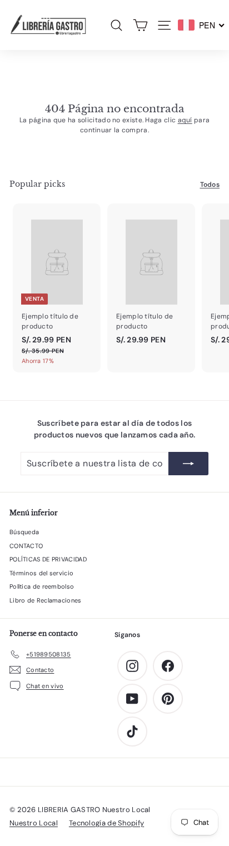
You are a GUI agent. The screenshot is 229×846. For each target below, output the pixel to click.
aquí (185, 120)
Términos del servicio (41, 573)
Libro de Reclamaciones (45, 600)
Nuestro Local (33, 823)
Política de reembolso (41, 586)
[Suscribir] (188, 463)
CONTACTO (26, 546)
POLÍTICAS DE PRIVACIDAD (48, 559)
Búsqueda (24, 532)
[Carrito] (140, 25)
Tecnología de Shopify (106, 823)
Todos (210, 184)
